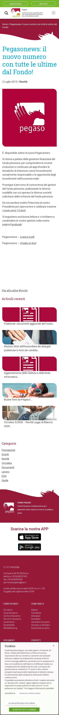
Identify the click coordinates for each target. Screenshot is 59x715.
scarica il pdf (27, 236)
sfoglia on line (28, 243)
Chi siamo (8, 610)
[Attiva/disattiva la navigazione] (53, 13)
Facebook (15, 224)
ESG (4, 476)
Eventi (5, 454)
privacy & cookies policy (29, 693)
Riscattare (35, 619)
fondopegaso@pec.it (16, 582)
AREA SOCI (43, 4)
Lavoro (5, 471)
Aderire (34, 610)
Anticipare (35, 616)
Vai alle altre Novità (14, 290)
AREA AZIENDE (15, 4)
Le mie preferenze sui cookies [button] (21, 703)
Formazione (8, 450)
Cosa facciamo (10, 613)
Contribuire (36, 613)
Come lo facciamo (11, 616)
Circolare (7, 463)
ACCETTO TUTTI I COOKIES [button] (24, 710)
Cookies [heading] (10, 646)
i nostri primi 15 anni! (14, 210)
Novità (23, 81)
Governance (8, 622)
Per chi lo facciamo (12, 619)
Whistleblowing (10, 628)
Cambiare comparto (40, 622)
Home (5, 24)
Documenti (8, 467)
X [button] (53, 646)
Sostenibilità (8, 625)
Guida (5, 480)
